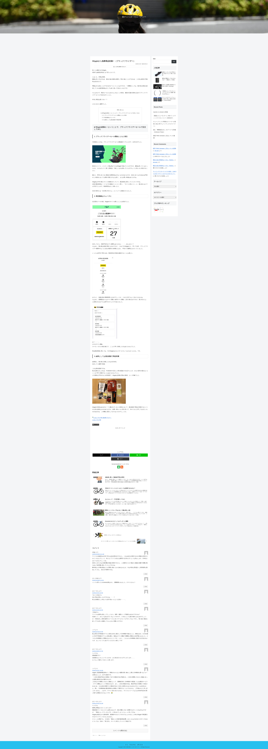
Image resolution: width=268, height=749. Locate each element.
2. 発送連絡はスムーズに (109, 117)
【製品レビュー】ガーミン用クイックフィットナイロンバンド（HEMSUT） (164, 117)
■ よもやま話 (96, 424)
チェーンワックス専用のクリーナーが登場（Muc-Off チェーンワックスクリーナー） (164, 124)
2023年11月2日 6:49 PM (97, 592)
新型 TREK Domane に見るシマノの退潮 (164, 137)
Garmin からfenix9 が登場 (160, 112)
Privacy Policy (133, 744)
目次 (118, 110)
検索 (154, 58)
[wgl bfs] (109, 154)
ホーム (126, 744)
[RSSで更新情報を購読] (121, 467)
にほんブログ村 (96, 420)
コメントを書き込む (120, 730)
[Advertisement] (134, 45)
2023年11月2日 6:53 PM (97, 610)
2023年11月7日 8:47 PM (97, 631)
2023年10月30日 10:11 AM (98, 554)
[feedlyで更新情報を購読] (118, 467)
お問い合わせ (140, 744)
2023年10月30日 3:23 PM (98, 580)
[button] (120, 458)
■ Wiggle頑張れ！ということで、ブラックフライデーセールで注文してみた (121, 113)
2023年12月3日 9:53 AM (97, 703)
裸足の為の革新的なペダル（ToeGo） (163, 160)
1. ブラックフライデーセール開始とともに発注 (115, 115)
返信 (146, 574)
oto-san (157, 150)
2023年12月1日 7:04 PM (97, 670)
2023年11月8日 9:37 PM (97, 651)
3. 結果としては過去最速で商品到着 (112, 119)
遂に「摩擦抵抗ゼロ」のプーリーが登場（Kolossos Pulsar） (164, 131)
